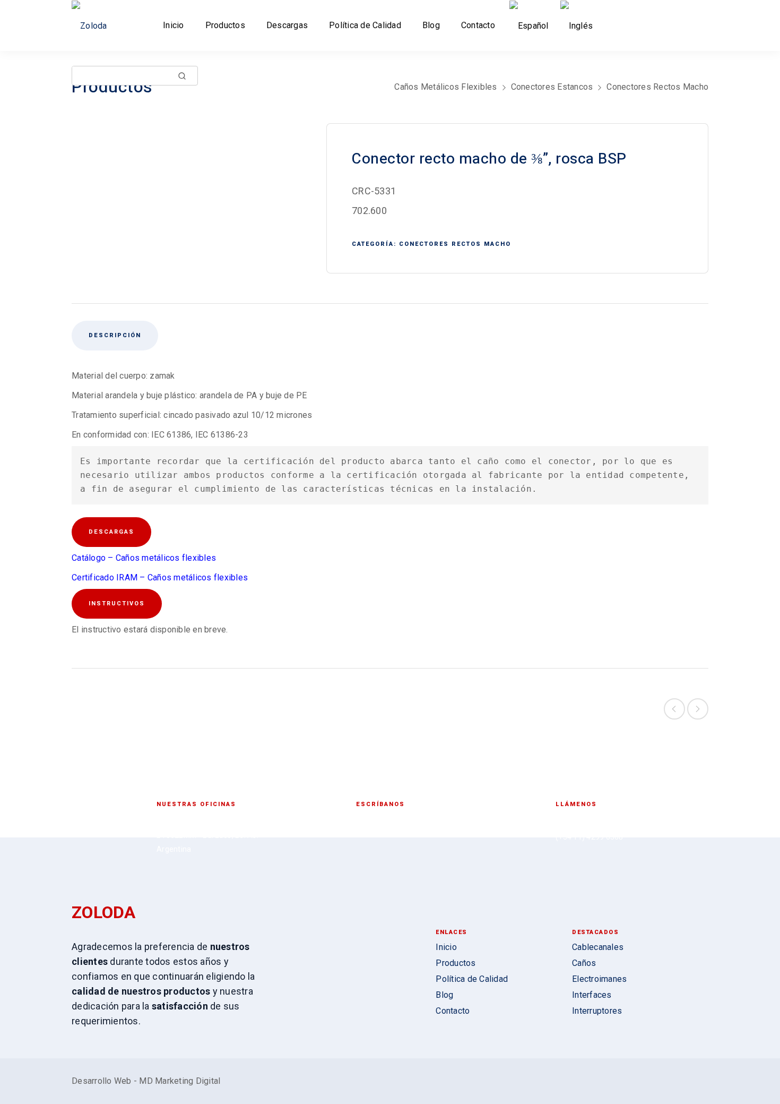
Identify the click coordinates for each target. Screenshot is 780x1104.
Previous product (674, 709)
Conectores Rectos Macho (657, 87)
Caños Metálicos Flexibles (445, 87)
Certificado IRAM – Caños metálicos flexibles (160, 577)
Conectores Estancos (552, 87)
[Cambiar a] (531, 26)
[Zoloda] (93, 26)
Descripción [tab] (115, 335)
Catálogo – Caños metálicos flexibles (144, 558)
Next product (697, 709)
